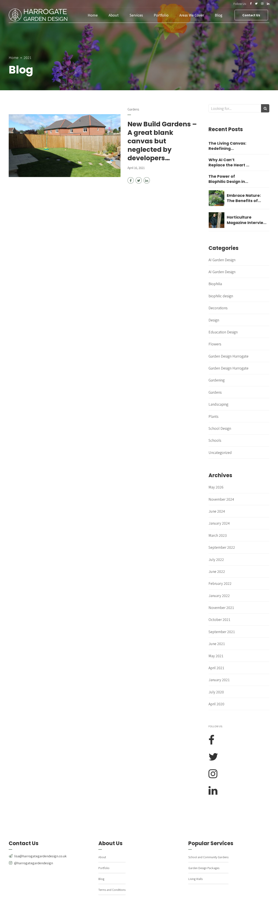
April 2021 (216, 667)
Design (213, 320)
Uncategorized (220, 452)
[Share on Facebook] (130, 180)
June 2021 (216, 643)
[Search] (265, 108)
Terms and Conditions (112, 890)
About (114, 15)
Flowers (214, 343)
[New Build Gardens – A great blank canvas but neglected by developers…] (65, 145)
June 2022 (216, 571)
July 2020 (216, 691)
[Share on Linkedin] (147, 180)
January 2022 (219, 595)
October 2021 (219, 619)
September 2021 (221, 631)
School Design (219, 428)
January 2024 (219, 523)
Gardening (216, 380)
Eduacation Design (223, 331)
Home (93, 15)
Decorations (218, 307)
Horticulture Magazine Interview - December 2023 (246, 220)
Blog (218, 15)
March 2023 (217, 535)
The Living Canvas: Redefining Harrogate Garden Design (227, 146)
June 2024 (216, 511)
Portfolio (161, 15)
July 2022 (216, 559)
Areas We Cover (191, 15)
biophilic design (220, 295)
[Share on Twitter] (139, 180)
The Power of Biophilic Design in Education (226, 179)
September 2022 (221, 547)
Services (136, 15)
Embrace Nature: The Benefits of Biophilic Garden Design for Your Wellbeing (244, 198)
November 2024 (221, 499)
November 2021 (221, 607)
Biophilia (215, 283)
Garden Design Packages (203, 868)
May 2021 (215, 655)
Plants (213, 416)
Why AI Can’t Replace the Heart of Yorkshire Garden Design (229, 162)
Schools (214, 440)
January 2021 (219, 679)
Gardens (133, 109)
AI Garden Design (221, 259)
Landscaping (218, 404)
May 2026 (215, 487)
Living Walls (195, 879)
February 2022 (220, 583)
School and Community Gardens (208, 857)
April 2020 (216, 703)
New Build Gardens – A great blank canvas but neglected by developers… (162, 141)
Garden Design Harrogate (228, 356)
